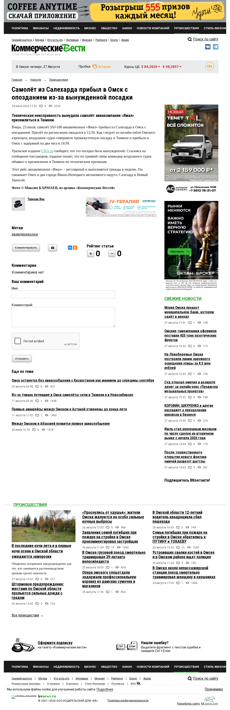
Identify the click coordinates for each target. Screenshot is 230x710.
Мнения (87, 40)
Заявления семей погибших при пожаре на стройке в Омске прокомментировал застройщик (110, 537)
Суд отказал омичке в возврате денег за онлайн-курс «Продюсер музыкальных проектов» (191, 386)
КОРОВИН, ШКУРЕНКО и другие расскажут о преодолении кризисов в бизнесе (188, 410)
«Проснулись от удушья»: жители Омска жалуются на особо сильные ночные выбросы (113, 517)
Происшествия (30, 504)
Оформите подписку (55, 642)
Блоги (114, 40)
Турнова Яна (35, 199)
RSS (133, 684)
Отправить (22, 358)
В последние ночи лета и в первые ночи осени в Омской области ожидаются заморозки (41, 551)
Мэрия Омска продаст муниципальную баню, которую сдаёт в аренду (189, 312)
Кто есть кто (55, 40)
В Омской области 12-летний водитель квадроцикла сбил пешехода (177, 517)
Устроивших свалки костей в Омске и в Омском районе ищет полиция (184, 554)
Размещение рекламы (26, 684)
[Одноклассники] (75, 248)
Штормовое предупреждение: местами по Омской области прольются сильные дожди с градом (38, 591)
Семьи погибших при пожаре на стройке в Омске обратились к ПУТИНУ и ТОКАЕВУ (180, 537)
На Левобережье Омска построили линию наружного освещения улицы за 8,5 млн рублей (187, 361)
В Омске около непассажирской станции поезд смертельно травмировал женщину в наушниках (184, 572)
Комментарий (22, 305)
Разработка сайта (188, 703)
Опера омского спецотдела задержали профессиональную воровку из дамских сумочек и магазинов (109, 579)
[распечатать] (52, 250)
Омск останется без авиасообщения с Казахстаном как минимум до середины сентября (83, 380)
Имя (15, 288)
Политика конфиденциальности (128, 700)
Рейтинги (101, 40)
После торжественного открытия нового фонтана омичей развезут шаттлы (185, 456)
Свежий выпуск (22, 40)
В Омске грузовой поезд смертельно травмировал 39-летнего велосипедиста (114, 557)
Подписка (117, 684)
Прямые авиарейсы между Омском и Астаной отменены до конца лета (69, 409)
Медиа (39, 40)
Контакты (72, 684)
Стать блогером (95, 684)
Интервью (72, 40)
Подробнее (105, 689)
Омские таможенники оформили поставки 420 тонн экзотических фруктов (190, 335)
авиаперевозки (25, 234)
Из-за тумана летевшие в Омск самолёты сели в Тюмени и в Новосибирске (72, 395)
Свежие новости (182, 298)
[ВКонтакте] (70, 248)
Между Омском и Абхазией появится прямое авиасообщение (61, 423)
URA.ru (47, 151)
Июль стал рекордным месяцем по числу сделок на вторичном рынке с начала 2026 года (190, 433)
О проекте (53, 684)
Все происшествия (25, 615)
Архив (125, 40)
